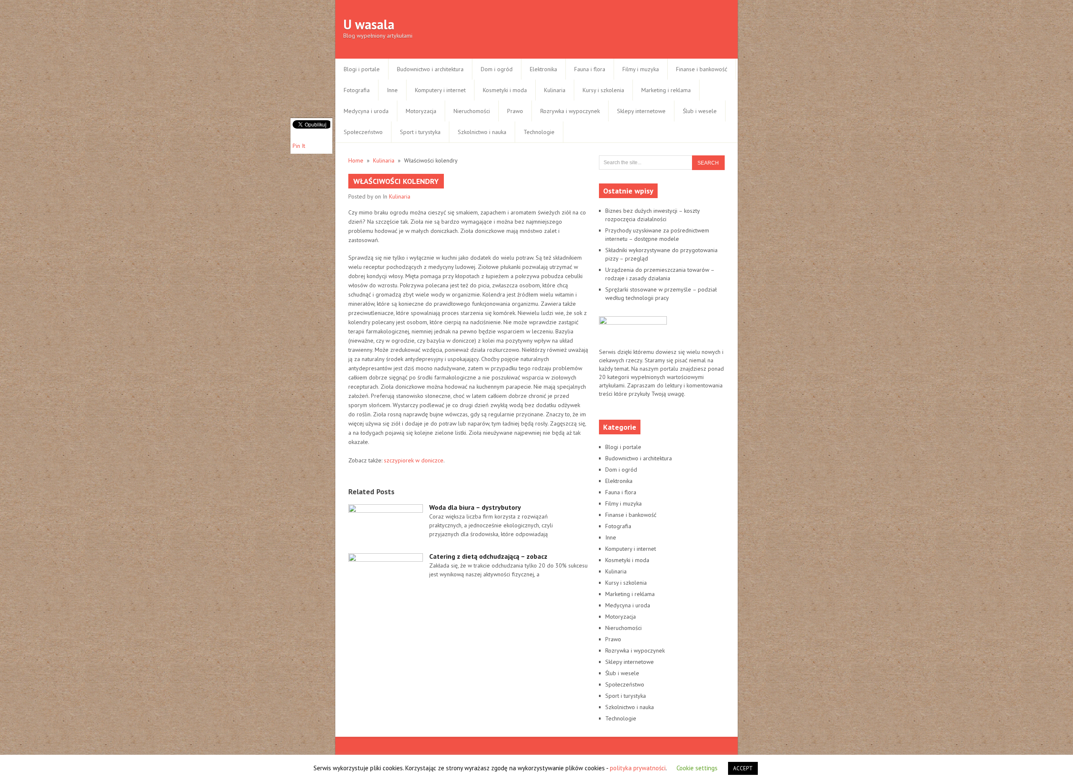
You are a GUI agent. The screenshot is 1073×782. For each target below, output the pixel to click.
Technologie (539, 132)
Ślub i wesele (700, 111)
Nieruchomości (472, 111)
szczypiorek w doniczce (413, 460)
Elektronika (543, 69)
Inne (392, 90)
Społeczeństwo (363, 132)
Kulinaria (554, 90)
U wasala (368, 24)
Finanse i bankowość (701, 69)
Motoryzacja (421, 111)
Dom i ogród (497, 69)
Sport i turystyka (420, 132)
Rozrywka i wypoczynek (570, 111)
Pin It (299, 146)
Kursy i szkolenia (603, 90)
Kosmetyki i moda (505, 90)
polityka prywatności (638, 768)
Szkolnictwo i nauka (482, 132)
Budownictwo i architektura (430, 69)
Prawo (515, 111)
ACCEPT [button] (743, 768)
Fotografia (357, 90)
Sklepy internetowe (641, 111)
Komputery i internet (440, 90)
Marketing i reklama (666, 90)
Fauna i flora (589, 69)
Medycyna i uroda (366, 111)
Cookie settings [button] (697, 768)
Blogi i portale (362, 69)
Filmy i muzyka (640, 69)
